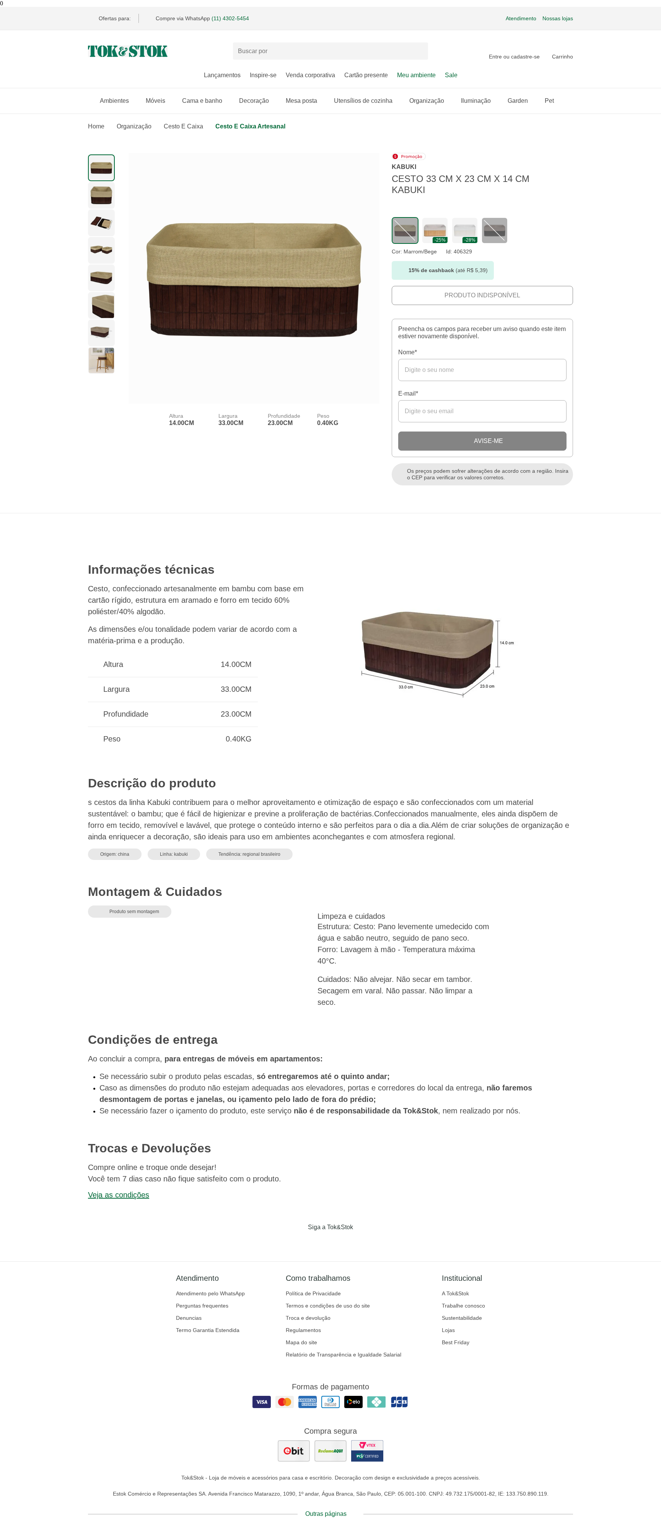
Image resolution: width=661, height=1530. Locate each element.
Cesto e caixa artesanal (250, 126)
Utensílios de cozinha (363, 100)
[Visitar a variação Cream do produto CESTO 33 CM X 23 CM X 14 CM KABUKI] (435, 230)
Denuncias (189, 1318)
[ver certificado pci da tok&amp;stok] (367, 1451)
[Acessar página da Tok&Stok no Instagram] (320, 1243)
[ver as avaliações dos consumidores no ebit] (294, 1451)
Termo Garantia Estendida (207, 1330)
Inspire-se (263, 75)
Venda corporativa (310, 75)
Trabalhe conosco (463, 1306)
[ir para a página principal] (128, 51)
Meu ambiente (416, 75)
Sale (451, 75)
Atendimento (521, 18)
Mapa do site (301, 1342)
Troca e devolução (308, 1318)
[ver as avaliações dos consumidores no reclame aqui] (330, 1451)
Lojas (448, 1330)
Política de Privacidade (313, 1293)
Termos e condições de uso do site (328, 1306)
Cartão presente (366, 75)
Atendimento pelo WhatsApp (210, 1293)
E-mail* (408, 393)
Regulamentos (303, 1330)
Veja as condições (118, 1195)
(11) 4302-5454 (230, 18)
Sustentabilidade (462, 1318)
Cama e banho (202, 100)
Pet (549, 100)
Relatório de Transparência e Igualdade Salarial (343, 1355)
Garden (518, 100)
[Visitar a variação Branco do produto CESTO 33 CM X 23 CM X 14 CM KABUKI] (464, 230)
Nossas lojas (557, 18)
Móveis (155, 100)
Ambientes (114, 100)
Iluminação (476, 100)
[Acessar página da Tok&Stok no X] (363, 1243)
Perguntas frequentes (202, 1306)
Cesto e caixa (183, 126)
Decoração (254, 100)
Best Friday (455, 1342)
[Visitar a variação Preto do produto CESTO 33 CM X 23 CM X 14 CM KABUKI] (494, 230)
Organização (426, 100)
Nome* (407, 352)
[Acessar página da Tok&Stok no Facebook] (298, 1243)
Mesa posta (301, 100)
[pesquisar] (418, 51)
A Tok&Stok (455, 1293)
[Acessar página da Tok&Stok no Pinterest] (341, 1243)
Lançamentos (222, 75)
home (96, 126)
